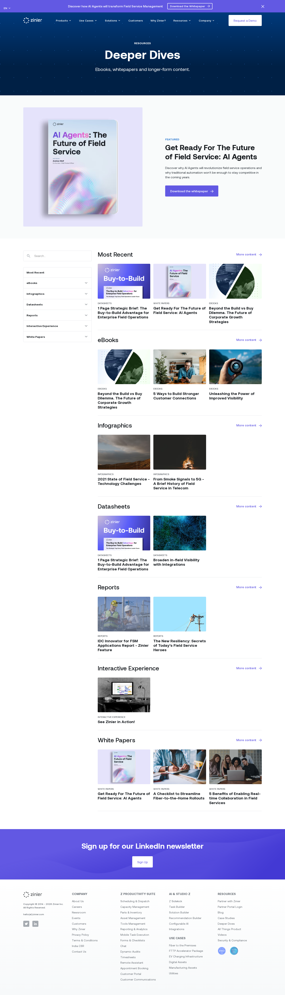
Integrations (176, 929)
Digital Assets (178, 962)
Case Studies (226, 918)
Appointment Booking (134, 968)
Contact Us (79, 951)
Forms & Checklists (132, 940)
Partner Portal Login (230, 906)
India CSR (78, 946)
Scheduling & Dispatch (134, 901)
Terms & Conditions (85, 940)
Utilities (173, 973)
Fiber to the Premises (182, 945)
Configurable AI (178, 923)
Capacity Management (134, 906)
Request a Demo (245, 20)
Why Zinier (78, 929)
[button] (7, 8)
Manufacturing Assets (183, 967)
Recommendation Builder (185, 918)
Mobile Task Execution (134, 934)
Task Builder (177, 906)
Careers (77, 906)
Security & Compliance (232, 940)
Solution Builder (179, 912)
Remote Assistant (131, 962)
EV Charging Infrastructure (186, 956)
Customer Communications (138, 979)
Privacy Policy (80, 934)
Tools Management (132, 923)
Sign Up (142, 862)
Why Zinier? (158, 20)
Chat (123, 946)
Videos (222, 934)
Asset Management (132, 918)
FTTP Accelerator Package (186, 950)
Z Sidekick (175, 901)
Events (76, 918)
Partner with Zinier (229, 901)
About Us (78, 901)
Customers (135, 20)
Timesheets (128, 957)
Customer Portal (130, 973)
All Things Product (229, 929)
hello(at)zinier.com (33, 914)
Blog (221, 912)
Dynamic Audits (130, 951)
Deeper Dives (226, 923)
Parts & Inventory (131, 912)
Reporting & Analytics (134, 929)
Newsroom (79, 912)
